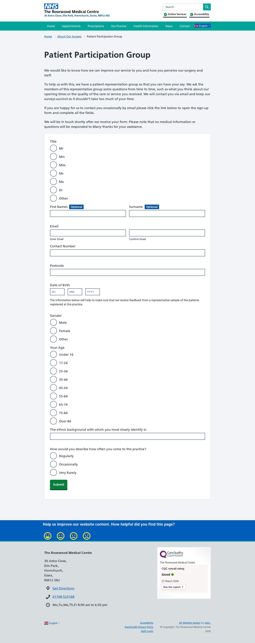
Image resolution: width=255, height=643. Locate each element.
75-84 (63, 413)
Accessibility (146, 622)
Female (64, 331)
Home (51, 26)
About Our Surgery (69, 36)
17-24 (63, 363)
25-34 (63, 371)
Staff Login (147, 631)
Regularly (66, 456)
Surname (143, 207)
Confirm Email (137, 239)
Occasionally (68, 464)
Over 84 (65, 421)
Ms (61, 173)
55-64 (63, 396)
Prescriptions (96, 26)
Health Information (146, 26)
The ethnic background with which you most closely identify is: (98, 430)
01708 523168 (63, 597)
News (168, 26)
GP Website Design (190, 622)
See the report (171, 587)
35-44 (63, 380)
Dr (61, 190)
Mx (61, 182)
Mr (61, 148)
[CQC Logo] (171, 557)
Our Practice (118, 26)
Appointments (71, 26)
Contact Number (62, 246)
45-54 (63, 388)
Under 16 (66, 355)
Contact (185, 26)
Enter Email (56, 239)
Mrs (62, 157)
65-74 (63, 405)
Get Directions (63, 588)
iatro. (208, 622)
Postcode (57, 266)
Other (63, 198)
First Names (66, 207)
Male (63, 323)
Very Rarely (67, 473)
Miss (62, 165)
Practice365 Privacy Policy (139, 627)
